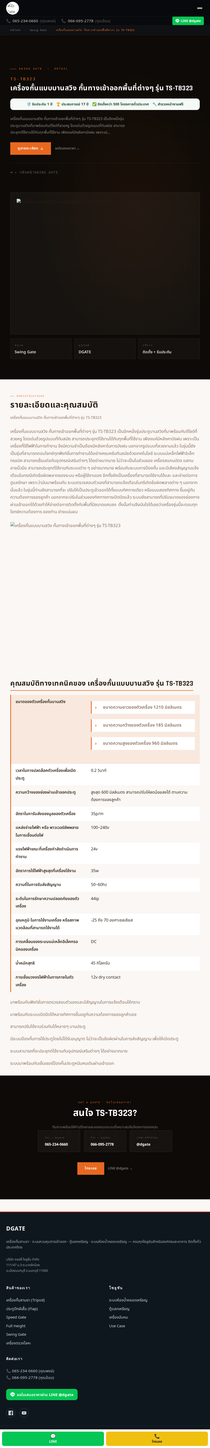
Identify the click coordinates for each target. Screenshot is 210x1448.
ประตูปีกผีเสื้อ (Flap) (22, 1308)
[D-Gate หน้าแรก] (12, 8)
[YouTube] (24, 1413)
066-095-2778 (80, 20)
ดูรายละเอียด (28, 148)
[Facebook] (10, 1413)
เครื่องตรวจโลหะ (18, 1342)
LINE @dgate (191, 21)
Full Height (15, 1325)
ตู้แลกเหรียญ (119, 1308)
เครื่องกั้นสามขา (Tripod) (25, 1299)
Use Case (117, 1325)
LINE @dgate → (120, 1168)
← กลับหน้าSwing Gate (36, 172)
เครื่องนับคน (118, 1317)
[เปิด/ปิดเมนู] (199, 8)
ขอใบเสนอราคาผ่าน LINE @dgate (45, 1394)
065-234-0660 (25, 20)
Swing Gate (30, 68)
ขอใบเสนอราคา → (67, 148)
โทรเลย (91, 1168)
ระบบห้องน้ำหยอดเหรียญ (128, 1299)
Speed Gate (16, 1317)
